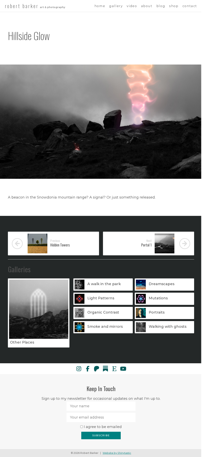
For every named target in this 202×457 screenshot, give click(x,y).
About (146, 6)
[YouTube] (123, 368)
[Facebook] (87, 368)
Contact (189, 6)
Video (132, 6)
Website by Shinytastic (117, 452)
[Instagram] (78, 368)
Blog (160, 6)
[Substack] (105, 368)
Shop (173, 6)
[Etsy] (114, 368)
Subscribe (101, 435)
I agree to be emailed (103, 427)
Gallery (116, 6)
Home (99, 6)
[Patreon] (96, 368)
